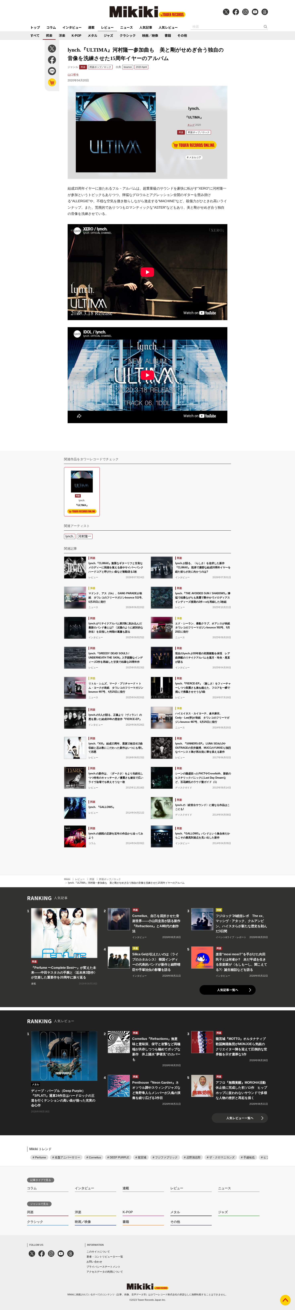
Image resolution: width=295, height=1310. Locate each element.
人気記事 (145, 27)
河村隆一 (84, 536)
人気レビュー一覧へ (239, 1118)
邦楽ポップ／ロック (100, 67)
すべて (35, 35)
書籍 (168, 35)
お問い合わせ (94, 1261)
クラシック (128, 35)
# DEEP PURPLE (118, 1157)
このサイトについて (98, 1251)
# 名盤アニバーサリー (66, 1157)
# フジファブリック (165, 1157)
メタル (92, 35)
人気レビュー (168, 27)
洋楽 (62, 35)
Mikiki (67, 879)
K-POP (76, 35)
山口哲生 (73, 74)
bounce (128, 67)
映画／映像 (150, 35)
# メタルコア (194, 157)
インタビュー (72, 27)
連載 (91, 27)
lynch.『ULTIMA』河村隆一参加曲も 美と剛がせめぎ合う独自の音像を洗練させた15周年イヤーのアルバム (126, 882)
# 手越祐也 (248, 1157)
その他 (182, 35)
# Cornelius (93, 1157)
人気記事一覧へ (227, 990)
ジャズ (108, 35)
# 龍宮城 (140, 1157)
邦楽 (49, 35)
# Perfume (39, 1157)
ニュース (126, 27)
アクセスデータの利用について (104, 1271)
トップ (35, 27)
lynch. (69, 536)
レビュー (107, 27)
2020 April (141, 67)
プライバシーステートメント (103, 1266)
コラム (51, 27)
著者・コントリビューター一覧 (104, 1256)
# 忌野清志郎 (192, 1157)
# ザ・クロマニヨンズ (221, 1157)
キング (191, 125)
